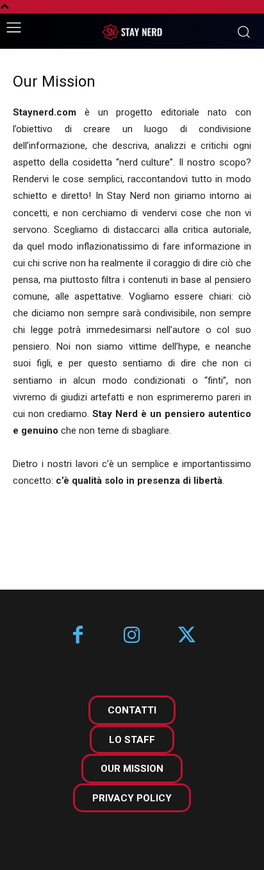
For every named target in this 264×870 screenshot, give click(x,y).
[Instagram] (132, 636)
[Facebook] (78, 636)
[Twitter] (187, 636)
